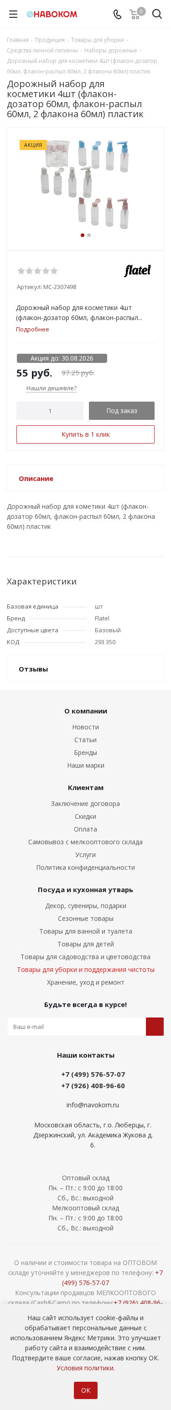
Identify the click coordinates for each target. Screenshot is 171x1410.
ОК (85, 1390)
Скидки (85, 816)
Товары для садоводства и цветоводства (85, 956)
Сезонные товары (86, 918)
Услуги (85, 854)
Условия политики (85, 1368)
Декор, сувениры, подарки (85, 905)
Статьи (85, 739)
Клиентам (86, 787)
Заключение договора (85, 803)
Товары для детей (85, 944)
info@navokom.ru (93, 1104)
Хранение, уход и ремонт (85, 982)
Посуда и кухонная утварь (85, 889)
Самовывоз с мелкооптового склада (85, 841)
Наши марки (85, 765)
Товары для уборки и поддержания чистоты (86, 969)
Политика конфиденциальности (85, 867)
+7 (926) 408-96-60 (93, 1085)
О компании (85, 710)
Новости (85, 727)
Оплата (85, 829)
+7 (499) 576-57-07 (93, 1074)
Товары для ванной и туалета (85, 931)
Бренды (85, 752)
